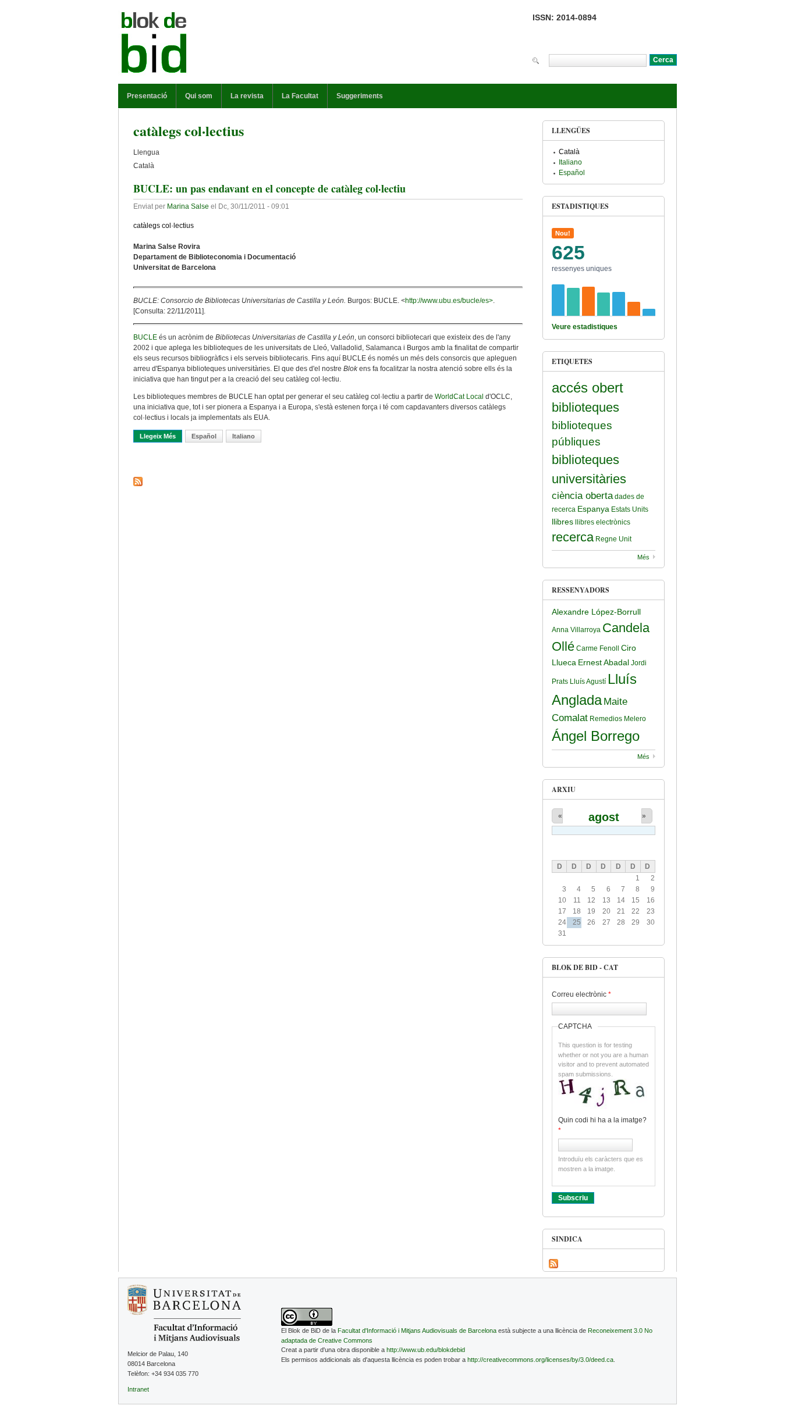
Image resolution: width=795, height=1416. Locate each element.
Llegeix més (161, 436)
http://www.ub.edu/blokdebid (425, 1349)
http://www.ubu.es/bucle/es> (449, 301)
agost (603, 817)
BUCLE (146, 337)
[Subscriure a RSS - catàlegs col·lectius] (138, 481)
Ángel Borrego (596, 736)
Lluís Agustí (588, 681)
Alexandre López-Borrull (596, 611)
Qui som (198, 96)
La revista (247, 96)
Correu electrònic (581, 994)
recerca (573, 537)
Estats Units (629, 509)
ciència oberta (582, 495)
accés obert (587, 387)
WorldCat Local (460, 397)
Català (569, 152)
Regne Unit (613, 539)
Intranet (138, 1389)
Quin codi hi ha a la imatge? (602, 1125)
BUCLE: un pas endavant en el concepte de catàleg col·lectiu (269, 188)
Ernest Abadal (603, 662)
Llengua (146, 152)
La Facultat (300, 96)
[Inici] (154, 45)
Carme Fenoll (597, 648)
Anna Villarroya (576, 630)
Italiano (243, 436)
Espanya (593, 508)
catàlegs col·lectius (163, 226)
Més (643, 557)
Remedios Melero (618, 719)
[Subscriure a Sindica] (553, 1263)
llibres (562, 521)
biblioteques (585, 407)
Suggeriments (359, 96)
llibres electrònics (602, 522)
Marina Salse (188, 206)
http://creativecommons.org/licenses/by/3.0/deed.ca (540, 1359)
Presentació (147, 96)
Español (204, 436)
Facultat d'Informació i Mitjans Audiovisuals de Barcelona (417, 1330)
